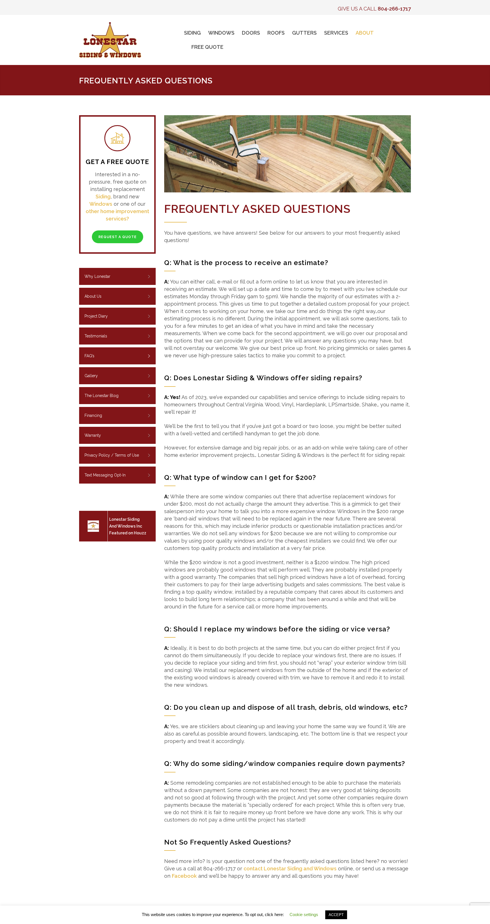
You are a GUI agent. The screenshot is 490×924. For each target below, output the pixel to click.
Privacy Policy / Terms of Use (112, 455)
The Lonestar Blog (102, 395)
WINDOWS (221, 33)
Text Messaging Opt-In (105, 475)
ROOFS (276, 33)
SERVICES (336, 33)
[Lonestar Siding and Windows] (131, 40)
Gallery (91, 375)
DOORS (251, 33)
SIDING (192, 33)
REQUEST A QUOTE (117, 237)
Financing (93, 415)
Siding (103, 197)
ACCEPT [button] (336, 915)
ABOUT (365, 33)
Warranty (93, 435)
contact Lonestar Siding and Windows (290, 869)
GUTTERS (304, 33)
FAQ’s (89, 356)
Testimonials (96, 336)
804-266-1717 (394, 9)
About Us (93, 296)
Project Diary (96, 316)
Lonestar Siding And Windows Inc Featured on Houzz (127, 526)
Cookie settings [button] (304, 914)
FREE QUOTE (207, 47)
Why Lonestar (97, 276)
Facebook (184, 876)
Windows (100, 204)
